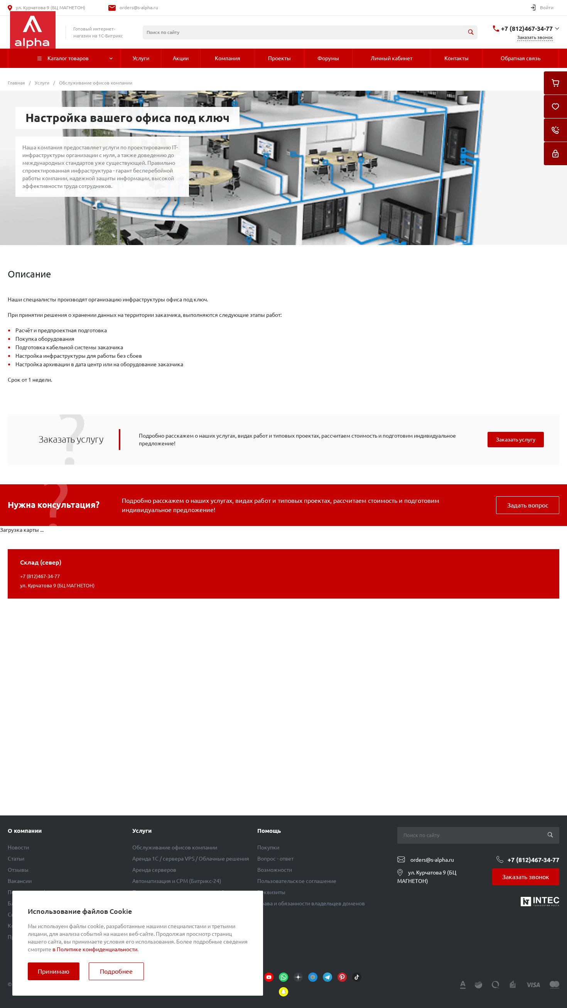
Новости (18, 847)
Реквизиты (271, 892)
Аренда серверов (154, 870)
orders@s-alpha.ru (139, 7)
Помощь (269, 830)
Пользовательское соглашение (296, 881)
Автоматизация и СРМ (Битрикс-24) (176, 881)
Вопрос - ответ (275, 859)
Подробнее (116, 971)
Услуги (142, 830)
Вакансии (20, 881)
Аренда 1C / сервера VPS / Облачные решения (190, 859)
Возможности (274, 870)
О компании (25, 830)
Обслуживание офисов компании (174, 847)
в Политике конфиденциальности (94, 949)
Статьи (16, 859)
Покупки (268, 847)
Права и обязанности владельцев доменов (311, 903)
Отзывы (18, 870)
